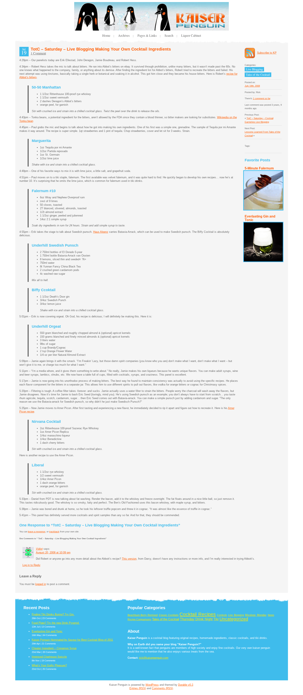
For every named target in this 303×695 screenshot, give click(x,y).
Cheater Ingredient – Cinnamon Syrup (54, 648)
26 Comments (49, 669)
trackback (54, 531)
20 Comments (50, 652)
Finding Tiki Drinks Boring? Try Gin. (53, 614)
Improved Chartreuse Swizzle (49, 656)
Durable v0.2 (185, 684)
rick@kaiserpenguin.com (153, 657)
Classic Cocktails (169, 615)
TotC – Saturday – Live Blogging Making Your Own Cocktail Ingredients (101, 49)
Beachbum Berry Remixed (143, 615)
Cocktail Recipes (198, 614)
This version (129, 558)
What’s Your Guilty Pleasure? (49, 665)
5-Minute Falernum (259, 168)
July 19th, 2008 (252, 86)
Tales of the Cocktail (258, 75)
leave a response (36, 531)
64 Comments (50, 635)
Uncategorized (234, 618)
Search (168, 35)
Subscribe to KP (267, 52)
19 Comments (48, 660)
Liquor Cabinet (191, 35)
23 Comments (49, 618)
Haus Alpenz (100, 231)
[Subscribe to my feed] (251, 53)
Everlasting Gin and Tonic (47, 631)
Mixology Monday (256, 615)
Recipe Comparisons (139, 619)
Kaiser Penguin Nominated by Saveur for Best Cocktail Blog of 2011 (72, 639)
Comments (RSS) (162, 688)
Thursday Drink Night (196, 619)
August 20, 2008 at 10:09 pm (53, 552)
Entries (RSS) (137, 688)
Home (106, 35)
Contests (222, 615)
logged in (40, 584)
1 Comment (38, 53)
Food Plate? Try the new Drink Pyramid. (56, 622)
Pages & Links (147, 35)
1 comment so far (261, 98)
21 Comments (49, 643)
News (271, 615)
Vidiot (39, 548)
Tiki (216, 619)
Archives (124, 35)
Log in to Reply (31, 565)
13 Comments (48, 626)
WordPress (152, 684)
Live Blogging (254, 69)
